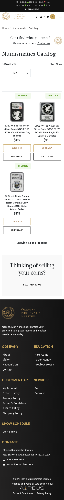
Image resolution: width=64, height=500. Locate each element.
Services (40, 393)
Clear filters (56, 64)
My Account (10, 388)
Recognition (10, 364)
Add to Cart (17, 157)
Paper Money (43, 359)
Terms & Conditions (15, 403)
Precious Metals (45, 364)
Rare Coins (41, 354)
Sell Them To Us (32, 284)
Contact (7, 369)
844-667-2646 (33, 9)
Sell (37, 388)
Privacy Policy (11, 398)
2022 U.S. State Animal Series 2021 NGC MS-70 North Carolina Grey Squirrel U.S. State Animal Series (17, 202)
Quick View (17, 148)
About (6, 354)
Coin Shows (10, 431)
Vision (6, 359)
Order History (11, 393)
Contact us (43, 43)
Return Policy (11, 408)
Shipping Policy (12, 413)
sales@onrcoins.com (20, 464)
